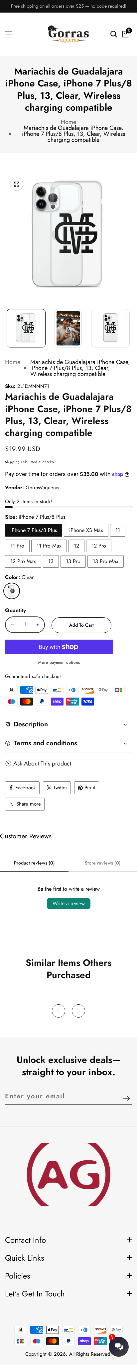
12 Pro (98, 546)
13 (51, 561)
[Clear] (11, 591)
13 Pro (73, 561)
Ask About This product (42, 763)
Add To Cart (81, 625)
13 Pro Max (105, 561)
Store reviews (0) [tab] (103, 863)
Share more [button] (28, 804)
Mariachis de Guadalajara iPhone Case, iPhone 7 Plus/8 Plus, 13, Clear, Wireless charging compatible (73, 134)
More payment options (59, 662)
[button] (58, 1011)
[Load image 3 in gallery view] (110, 328)
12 (76, 546)
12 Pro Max (23, 561)
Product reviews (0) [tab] (34, 863)
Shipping (12, 461)
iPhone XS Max (86, 530)
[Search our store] (114, 34)
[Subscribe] (126, 1099)
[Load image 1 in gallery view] (26, 328)
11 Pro (17, 546)
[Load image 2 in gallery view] (68, 328)
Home (68, 122)
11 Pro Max (49, 546)
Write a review (69, 903)
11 (117, 530)
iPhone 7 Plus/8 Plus (33, 530)
